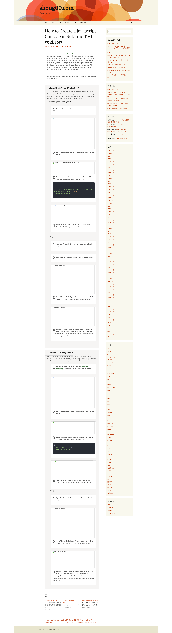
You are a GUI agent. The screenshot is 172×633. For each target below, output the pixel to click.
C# (108, 371)
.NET (109, 348)
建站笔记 (110, 482)
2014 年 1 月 (111, 245)
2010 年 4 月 (111, 320)
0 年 (109, 336)
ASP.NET (110, 365)
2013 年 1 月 (111, 275)
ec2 (108, 382)
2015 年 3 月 (111, 206)
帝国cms (110, 476)
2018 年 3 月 (111, 186)
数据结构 (110, 487)
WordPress (111, 457)
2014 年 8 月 (111, 225)
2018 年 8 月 (111, 173)
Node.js (110, 429)
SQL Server (111, 440)
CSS (109, 376)
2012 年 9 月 (111, 284)
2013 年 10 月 (111, 253)
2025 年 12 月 (111, 156)
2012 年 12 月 (111, 278)
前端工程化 (111, 468)
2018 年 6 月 (111, 178)
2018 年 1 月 (111, 192)
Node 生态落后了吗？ (113, 43)
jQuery (109, 415)
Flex (109, 390)
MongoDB (110, 423)
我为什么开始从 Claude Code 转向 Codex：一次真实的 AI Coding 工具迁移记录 (119, 48)
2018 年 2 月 (111, 189)
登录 (109, 505)
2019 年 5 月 (111, 164)
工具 (109, 473)
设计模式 (110, 493)
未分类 (109, 490)
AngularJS (110, 362)
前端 (45, 22)
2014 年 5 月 (111, 234)
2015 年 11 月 (111, 198)
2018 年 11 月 (111, 170)
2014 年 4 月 (111, 236)
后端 (52, 22)
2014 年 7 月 (111, 228)
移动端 (59, 22)
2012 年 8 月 (111, 286)
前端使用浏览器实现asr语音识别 (117, 67)
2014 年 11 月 (111, 217)
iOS (108, 407)
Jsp (108, 418)
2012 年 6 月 (111, 289)
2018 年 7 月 (111, 175)
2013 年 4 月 (111, 270)
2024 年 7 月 (111, 161)
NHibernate (111, 426)
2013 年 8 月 (111, 259)
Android (110, 359)
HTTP (109, 398)
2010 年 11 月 (111, 314)
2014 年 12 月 (111, 214)
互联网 (109, 462)
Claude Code (111, 373)
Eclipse (109, 384)
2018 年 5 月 (111, 181)
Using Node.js (73, 53)
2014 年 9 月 (111, 223)
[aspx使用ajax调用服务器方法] (91, 604)
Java (109, 409)
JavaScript (60, 46)
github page (83, 22)
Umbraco (110, 446)
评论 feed (110, 510)
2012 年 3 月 (111, 295)
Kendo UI (110, 421)
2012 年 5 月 (111, 292)
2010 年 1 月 (111, 325)
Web (109, 448)
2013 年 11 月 (111, 250)
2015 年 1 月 (111, 211)
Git (108, 396)
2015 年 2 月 (111, 209)
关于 (74, 22)
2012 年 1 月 (111, 298)
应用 (109, 479)
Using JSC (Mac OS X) (62, 53)
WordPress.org (112, 513)
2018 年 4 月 (111, 184)
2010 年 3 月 (111, 323)
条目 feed (110, 507)
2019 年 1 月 (111, 167)
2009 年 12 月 (111, 328)
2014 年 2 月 (111, 242)
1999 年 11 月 (111, 334)
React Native (111, 434)
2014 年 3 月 (111, 239)
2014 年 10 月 (111, 220)
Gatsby (109, 393)
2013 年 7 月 (111, 261)
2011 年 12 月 (111, 300)
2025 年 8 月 (111, 159)
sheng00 (68, 46)
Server (109, 437)
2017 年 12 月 (111, 195)
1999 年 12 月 (111, 331)
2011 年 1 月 (111, 311)
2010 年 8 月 (111, 317)
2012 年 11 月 (111, 281)
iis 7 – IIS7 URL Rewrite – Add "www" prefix (83, 622)
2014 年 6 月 (111, 231)
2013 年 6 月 (111, 264)
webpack (110, 454)
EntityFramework (112, 387)
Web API (110, 451)
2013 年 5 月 (111, 267)
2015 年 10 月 (111, 200)
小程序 (109, 471)
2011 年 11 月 (111, 303)
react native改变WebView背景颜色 (117, 75)
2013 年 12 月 (111, 248)
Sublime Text (111, 443)
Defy (109, 379)
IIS (108, 401)
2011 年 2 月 (111, 309)
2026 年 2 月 (111, 153)
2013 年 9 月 (111, 256)
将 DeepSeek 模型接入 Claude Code (117, 65)
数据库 (67, 22)
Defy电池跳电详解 (122, 138)
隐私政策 (110, 78)
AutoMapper (111, 368)
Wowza (109, 459)
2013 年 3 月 (111, 273)
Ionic (109, 404)
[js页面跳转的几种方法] (54, 605)
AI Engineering (111, 357)
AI (39, 22)
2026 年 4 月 (111, 150)
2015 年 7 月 (111, 203)
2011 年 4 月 (111, 306)
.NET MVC (110, 351)
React (109, 432)
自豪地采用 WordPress (52, 629)
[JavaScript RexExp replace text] (72, 604)
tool (109, 52)
